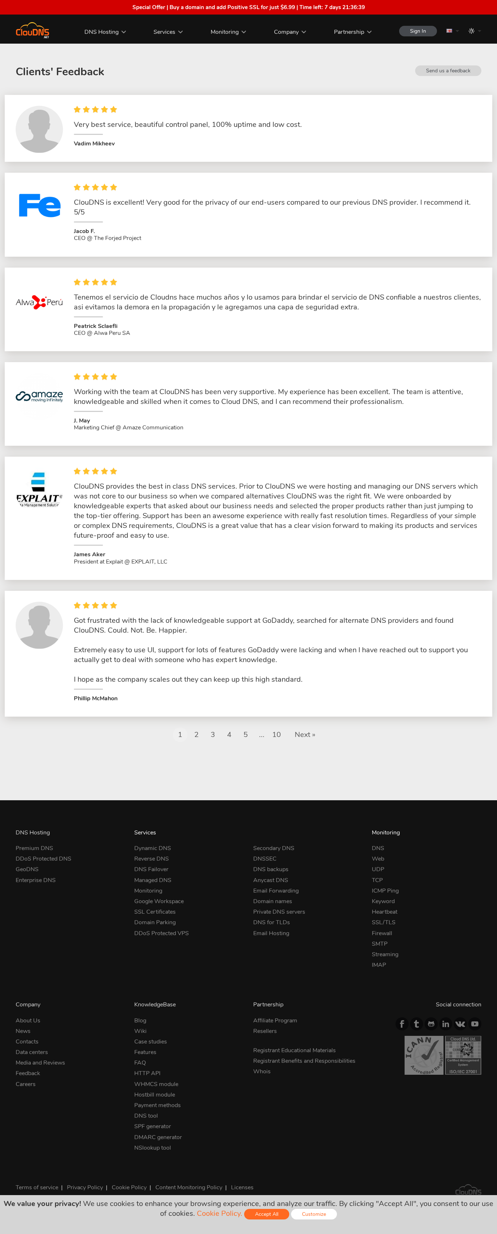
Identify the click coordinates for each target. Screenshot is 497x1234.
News (23, 1031)
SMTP (379, 944)
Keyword (383, 901)
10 (276, 735)
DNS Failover (151, 869)
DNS (378, 848)
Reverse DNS (151, 859)
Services (164, 32)
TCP (377, 880)
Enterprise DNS (36, 880)
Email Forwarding (276, 891)
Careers (26, 1084)
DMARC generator (158, 1137)
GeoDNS (27, 869)
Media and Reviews (40, 1063)
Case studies (150, 1042)
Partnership (349, 32)
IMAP (379, 965)
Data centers (32, 1052)
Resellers (265, 1031)
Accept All (266, 1214)
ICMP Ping (385, 891)
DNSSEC (265, 859)
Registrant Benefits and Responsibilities (304, 1061)
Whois (262, 1071)
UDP (378, 869)
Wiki (140, 1031)
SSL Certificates (155, 912)
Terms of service (37, 1187)
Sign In (418, 31)
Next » (305, 735)
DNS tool (146, 1116)
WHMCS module (156, 1084)
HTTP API (147, 1073)
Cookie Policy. (219, 1213)
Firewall (382, 933)
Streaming (385, 954)
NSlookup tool (152, 1148)
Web (378, 859)
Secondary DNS (273, 848)
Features (145, 1052)
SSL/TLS (383, 922)
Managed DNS (152, 880)
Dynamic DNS (152, 848)
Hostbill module (154, 1095)
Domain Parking (155, 922)
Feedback (28, 1073)
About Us (28, 1021)
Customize (314, 1214)
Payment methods (157, 1105)
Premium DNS (34, 848)
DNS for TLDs (271, 922)
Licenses (242, 1187)
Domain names (272, 901)
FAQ (140, 1063)
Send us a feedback (448, 70)
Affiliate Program (275, 1021)
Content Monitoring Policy (188, 1187)
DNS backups (271, 869)
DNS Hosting (101, 32)
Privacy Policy (85, 1187)
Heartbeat (384, 912)
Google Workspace (159, 901)
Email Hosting (271, 933)
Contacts (27, 1042)
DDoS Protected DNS (43, 859)
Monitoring (225, 32)
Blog (140, 1021)
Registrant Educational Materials (294, 1050)
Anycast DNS (270, 880)
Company (286, 32)
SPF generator (152, 1126)
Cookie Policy (129, 1187)
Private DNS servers (279, 912)
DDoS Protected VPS (161, 933)
